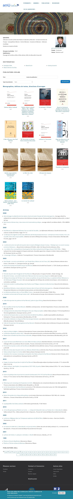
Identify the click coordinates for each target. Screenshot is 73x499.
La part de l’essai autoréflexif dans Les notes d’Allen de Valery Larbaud (22, 342)
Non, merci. (62, 492)
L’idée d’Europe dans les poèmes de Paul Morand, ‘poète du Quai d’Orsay (23, 300)
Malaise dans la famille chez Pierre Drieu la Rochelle (18, 335)
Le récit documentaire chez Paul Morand (14, 387)
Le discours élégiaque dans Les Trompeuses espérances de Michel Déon (23, 418)
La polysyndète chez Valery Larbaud (13, 403)
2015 (51, 452)
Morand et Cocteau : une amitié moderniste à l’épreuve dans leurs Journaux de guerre (27, 276)
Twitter (4, 471)
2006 (35, 454)
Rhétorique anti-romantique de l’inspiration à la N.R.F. (18, 383)
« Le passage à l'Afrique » (10, 255)
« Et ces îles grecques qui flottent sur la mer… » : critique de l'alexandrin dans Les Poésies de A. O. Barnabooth (33, 410)
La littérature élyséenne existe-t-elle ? (14, 333)
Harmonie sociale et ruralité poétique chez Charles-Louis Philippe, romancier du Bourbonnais (29, 284)
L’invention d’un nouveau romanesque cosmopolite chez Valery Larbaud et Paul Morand (27, 354)
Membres (36, 3)
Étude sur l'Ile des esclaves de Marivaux (14, 443)
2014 (55, 452)
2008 (26, 454)
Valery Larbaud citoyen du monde (13, 352)
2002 (51, 454)
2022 (22, 452)
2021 (26, 452)
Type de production (8, 82)
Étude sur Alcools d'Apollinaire (12, 441)
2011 (67, 452)
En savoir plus (31, 497)
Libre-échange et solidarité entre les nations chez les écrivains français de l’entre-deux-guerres (29, 216)
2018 (39, 452)
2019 (35, 452)
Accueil (27, 26)
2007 (30, 454)
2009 (22, 454)
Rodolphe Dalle (8, 65)
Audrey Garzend (52, 65)
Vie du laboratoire (29, 9)
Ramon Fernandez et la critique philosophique (16, 395)
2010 (18, 454)
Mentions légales (32, 473)
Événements (27, 3)
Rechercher (55, 3)
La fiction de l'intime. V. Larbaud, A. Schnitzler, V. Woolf (18, 435)
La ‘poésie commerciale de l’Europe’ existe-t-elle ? (17, 294)
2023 (18, 452)
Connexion (30, 469)
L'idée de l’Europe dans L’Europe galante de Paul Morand (19, 323)
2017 (43, 452)
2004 (43, 454)
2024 (14, 452)
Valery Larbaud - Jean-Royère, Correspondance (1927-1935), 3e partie (22, 366)
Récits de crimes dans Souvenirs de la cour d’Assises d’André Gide (21, 350)
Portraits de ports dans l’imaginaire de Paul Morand (18, 274)
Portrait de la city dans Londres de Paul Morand (16, 346)
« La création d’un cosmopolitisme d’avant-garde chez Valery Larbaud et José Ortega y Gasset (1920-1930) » (32, 249)
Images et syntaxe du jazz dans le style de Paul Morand (18, 362)
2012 (63, 452)
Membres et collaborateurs (34, 26)
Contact (30, 471)
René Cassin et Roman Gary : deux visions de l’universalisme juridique (22, 222)
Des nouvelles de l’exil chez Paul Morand (15, 307)
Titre (4, 77)
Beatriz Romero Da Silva (10, 67)
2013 (59, 452)
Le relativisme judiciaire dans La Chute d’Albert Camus (18, 292)
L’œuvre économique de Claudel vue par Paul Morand (18, 265)
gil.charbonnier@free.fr (57, 48)
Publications (46, 3)
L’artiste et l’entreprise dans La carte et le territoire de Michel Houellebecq (24, 315)
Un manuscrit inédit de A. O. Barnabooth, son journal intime (20, 426)
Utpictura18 (56, 471)
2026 (6, 452)
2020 (30, 452)
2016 (47, 452)
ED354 (54, 476)
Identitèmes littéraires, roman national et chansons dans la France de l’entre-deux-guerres (28, 288)
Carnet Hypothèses (58, 469)
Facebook (5, 469)
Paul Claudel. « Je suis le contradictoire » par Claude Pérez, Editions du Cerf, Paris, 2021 (27, 261)
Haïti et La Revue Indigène (11, 331)
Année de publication (32, 77)
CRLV (54, 473)
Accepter (54, 493)
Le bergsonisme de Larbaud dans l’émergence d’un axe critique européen (23, 311)
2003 (47, 454)
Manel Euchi (29, 65)
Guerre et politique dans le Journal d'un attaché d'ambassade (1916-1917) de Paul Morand (28, 374)
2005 (39, 454)
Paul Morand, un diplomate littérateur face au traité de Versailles (21, 230)
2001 (55, 454)
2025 (10, 452)
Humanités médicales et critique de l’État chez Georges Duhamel (21, 319)
